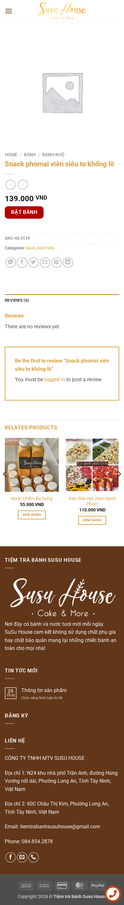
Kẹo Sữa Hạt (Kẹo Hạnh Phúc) (92, 501)
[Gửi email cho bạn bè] (45, 262)
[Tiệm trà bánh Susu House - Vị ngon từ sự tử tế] (62, 11)
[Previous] (5, 486)
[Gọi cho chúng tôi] (33, 857)
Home (11, 154)
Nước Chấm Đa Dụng (31, 498)
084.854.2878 (37, 841)
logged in (54, 379)
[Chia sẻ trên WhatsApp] (10, 262)
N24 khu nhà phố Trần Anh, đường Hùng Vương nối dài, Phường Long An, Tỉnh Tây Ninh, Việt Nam (61, 781)
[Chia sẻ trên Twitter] (33, 262)
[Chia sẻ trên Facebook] (22, 262)
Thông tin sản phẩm (44, 690)
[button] (8, 11)
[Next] (119, 486)
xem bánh (32, 515)
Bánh (30, 154)
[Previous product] (23, 184)
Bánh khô (53, 154)
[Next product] (10, 184)
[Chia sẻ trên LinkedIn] (68, 262)
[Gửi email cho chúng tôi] (22, 857)
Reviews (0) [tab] (17, 300)
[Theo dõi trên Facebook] (10, 857)
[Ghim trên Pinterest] (56, 262)
